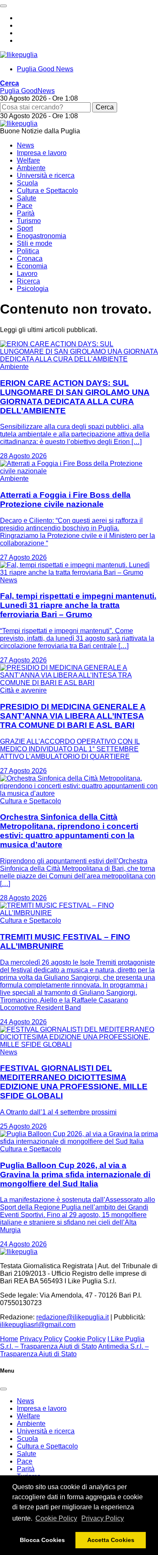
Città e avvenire (23, 690)
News (25, 145)
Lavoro (27, 273)
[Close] (3, 1389)
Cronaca (30, 258)
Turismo (29, 220)
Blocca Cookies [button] (42, 1540)
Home (9, 1338)
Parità (26, 213)
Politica (28, 250)
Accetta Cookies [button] (110, 1540)
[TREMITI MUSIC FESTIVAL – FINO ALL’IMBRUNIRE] (79, 912)
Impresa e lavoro (42, 152)
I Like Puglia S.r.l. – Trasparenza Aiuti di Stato (72, 1342)
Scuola (27, 183)
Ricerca (28, 281)
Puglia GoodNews (27, 90)
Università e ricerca (46, 175)
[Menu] (3, 6)
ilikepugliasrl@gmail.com (37, 1324)
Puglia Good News (45, 69)
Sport (25, 228)
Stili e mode (34, 243)
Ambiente (31, 167)
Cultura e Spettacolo (47, 190)
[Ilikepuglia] (18, 54)
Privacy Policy (102, 1518)
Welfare (28, 160)
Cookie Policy (56, 1518)
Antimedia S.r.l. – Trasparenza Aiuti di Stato (74, 1350)
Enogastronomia (41, 235)
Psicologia (32, 288)
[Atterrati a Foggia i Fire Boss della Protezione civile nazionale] (79, 471)
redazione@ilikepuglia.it (72, 1317)
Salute (26, 198)
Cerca (105, 107)
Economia (32, 266)
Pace (24, 205)
